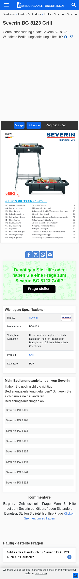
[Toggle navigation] (6, 5)
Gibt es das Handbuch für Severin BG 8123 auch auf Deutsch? (38, 555)
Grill (31, 354)
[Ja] (65, 37)
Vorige (19, 125)
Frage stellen (39, 289)
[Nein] (71, 37)
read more (41, 573)
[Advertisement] (39, 79)
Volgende (34, 125)
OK (75, 575)
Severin (33, 317)
